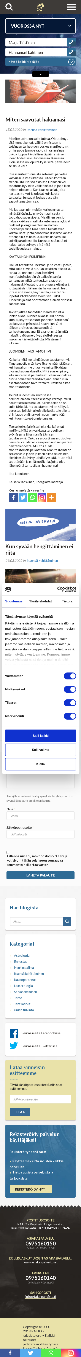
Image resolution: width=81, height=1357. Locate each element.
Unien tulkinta (24, 1010)
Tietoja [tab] (67, 601)
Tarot (18, 998)
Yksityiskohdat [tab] (40, 601)
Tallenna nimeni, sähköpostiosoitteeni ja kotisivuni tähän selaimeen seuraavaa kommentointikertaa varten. (36, 860)
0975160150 (40, 1243)
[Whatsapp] (32, 497)
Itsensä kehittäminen (42, 130)
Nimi (9, 809)
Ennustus (20, 961)
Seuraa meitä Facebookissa (41, 1033)
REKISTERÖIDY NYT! (31, 1189)
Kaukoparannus (25, 980)
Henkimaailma (24, 967)
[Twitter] (23, 497)
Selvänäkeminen (25, 992)
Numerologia (23, 986)
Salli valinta (40, 750)
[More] (51, 497)
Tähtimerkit (22, 1004)
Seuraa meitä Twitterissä (39, 1046)
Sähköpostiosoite (19, 827)
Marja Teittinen (22, 42)
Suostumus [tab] (14, 601)
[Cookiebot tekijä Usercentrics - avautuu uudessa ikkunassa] (57, 589)
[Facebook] (13, 497)
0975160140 (40, 1278)
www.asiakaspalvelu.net (41, 1262)
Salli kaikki (41, 736)
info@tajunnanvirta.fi (40, 1296)
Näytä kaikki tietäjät (24, 62)
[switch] (70, 689)
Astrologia (22, 955)
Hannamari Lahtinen (26, 52)
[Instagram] (42, 497)
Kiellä (40, 764)
